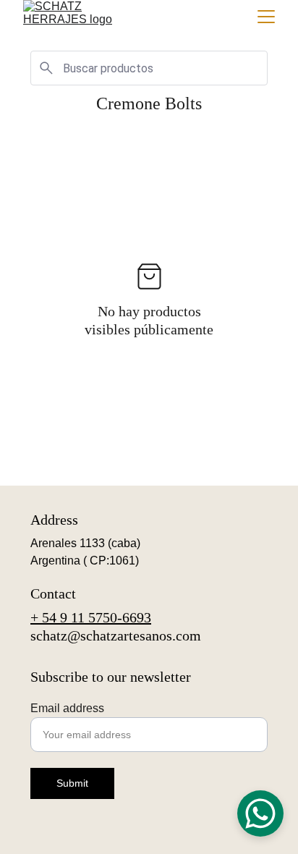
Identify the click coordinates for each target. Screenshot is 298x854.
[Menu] (266, 16)
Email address (67, 708)
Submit (72, 783)
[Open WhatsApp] (260, 813)
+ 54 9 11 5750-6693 (90, 617)
